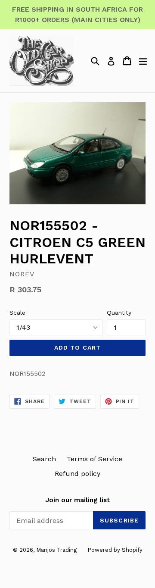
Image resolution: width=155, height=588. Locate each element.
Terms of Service (94, 459)
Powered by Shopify (115, 550)
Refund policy (77, 473)
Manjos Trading (56, 550)
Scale (17, 312)
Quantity (119, 312)
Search (44, 459)
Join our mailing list (77, 500)
